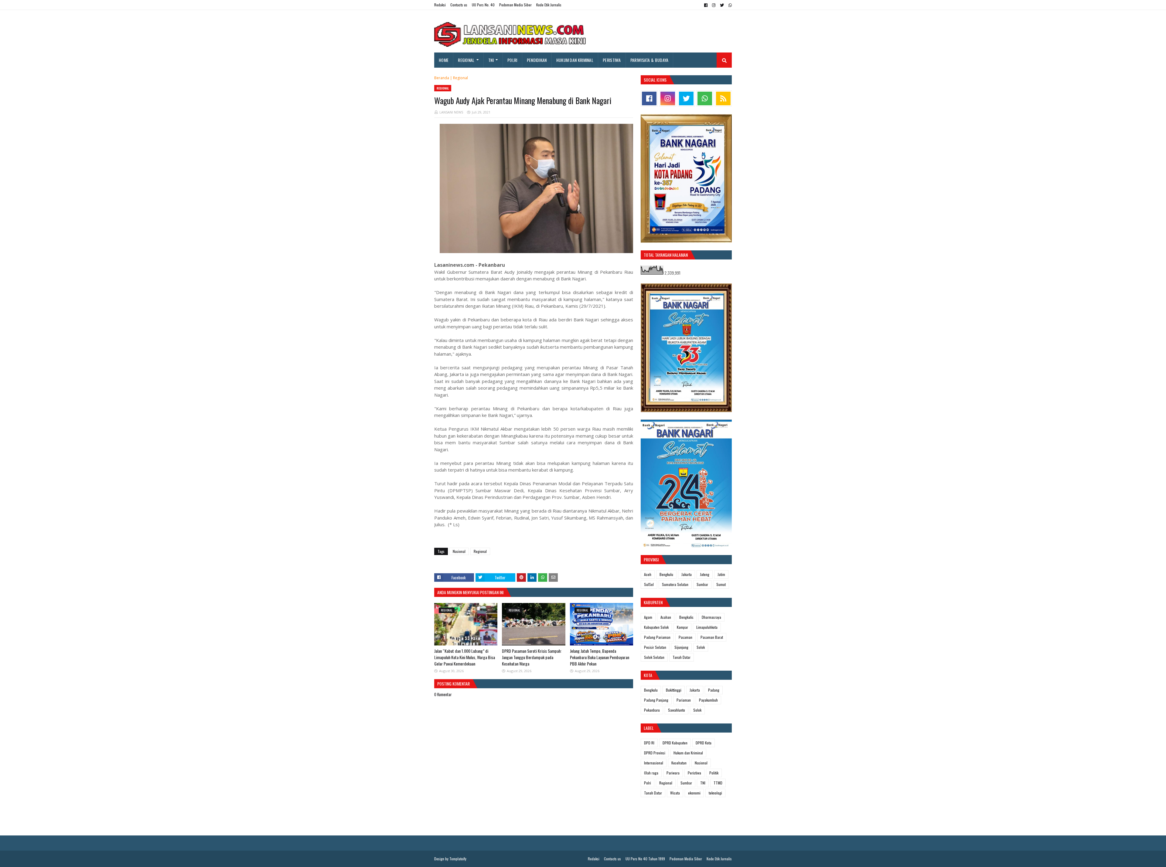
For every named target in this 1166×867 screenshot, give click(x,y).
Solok (701, 647)
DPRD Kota (703, 742)
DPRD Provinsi (654, 752)
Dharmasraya (711, 617)
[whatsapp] (729, 5)
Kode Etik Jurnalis (548, 4)
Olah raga (651, 772)
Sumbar (702, 584)
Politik (713, 772)
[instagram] (714, 5)
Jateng (704, 574)
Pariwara (673, 772)
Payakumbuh (708, 700)
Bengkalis (686, 617)
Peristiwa (694, 772)
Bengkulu (666, 574)
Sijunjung (681, 647)
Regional (460, 77)
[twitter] (721, 5)
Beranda (441, 77)
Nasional (459, 551)
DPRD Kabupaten (675, 742)
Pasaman (685, 637)
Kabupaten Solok (656, 627)
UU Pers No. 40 (483, 4)
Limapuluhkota (707, 627)
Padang (713, 690)
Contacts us (458, 4)
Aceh (647, 574)
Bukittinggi (673, 690)
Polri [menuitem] (512, 60)
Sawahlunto (676, 710)
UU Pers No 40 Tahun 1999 (645, 858)
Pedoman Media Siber (515, 4)
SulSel (649, 584)
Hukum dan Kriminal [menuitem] (574, 60)
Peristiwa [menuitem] (612, 60)
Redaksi (440, 4)
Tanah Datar (681, 657)
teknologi (715, 792)
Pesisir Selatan (655, 647)
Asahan (665, 617)
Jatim (721, 574)
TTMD (718, 782)
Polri (647, 782)
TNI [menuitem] (491, 60)
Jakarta (686, 574)
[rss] (723, 98)
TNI (702, 782)
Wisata (675, 792)
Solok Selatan (654, 657)
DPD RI (649, 742)
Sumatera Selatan (675, 584)
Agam (648, 617)
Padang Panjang (656, 700)
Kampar (682, 627)
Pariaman (684, 700)
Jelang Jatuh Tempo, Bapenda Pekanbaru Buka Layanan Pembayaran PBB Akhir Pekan (599, 657)
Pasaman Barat (712, 637)
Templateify (457, 858)
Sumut (721, 584)
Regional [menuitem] (466, 60)
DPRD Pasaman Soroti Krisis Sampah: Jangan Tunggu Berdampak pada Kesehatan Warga (531, 657)
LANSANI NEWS (451, 112)
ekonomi (694, 792)
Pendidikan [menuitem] (537, 60)
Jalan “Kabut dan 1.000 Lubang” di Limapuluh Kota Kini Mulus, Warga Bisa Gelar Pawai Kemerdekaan (464, 657)
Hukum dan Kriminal (688, 752)
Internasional (653, 762)
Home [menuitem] (443, 60)
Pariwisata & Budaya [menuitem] (649, 60)
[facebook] (706, 5)
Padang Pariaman (657, 637)
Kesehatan (679, 762)
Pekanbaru (652, 710)
